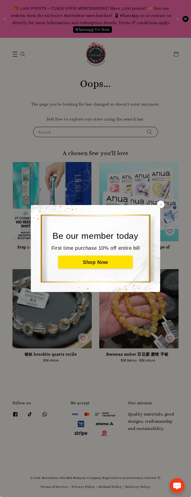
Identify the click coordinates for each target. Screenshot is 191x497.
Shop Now (95, 262)
